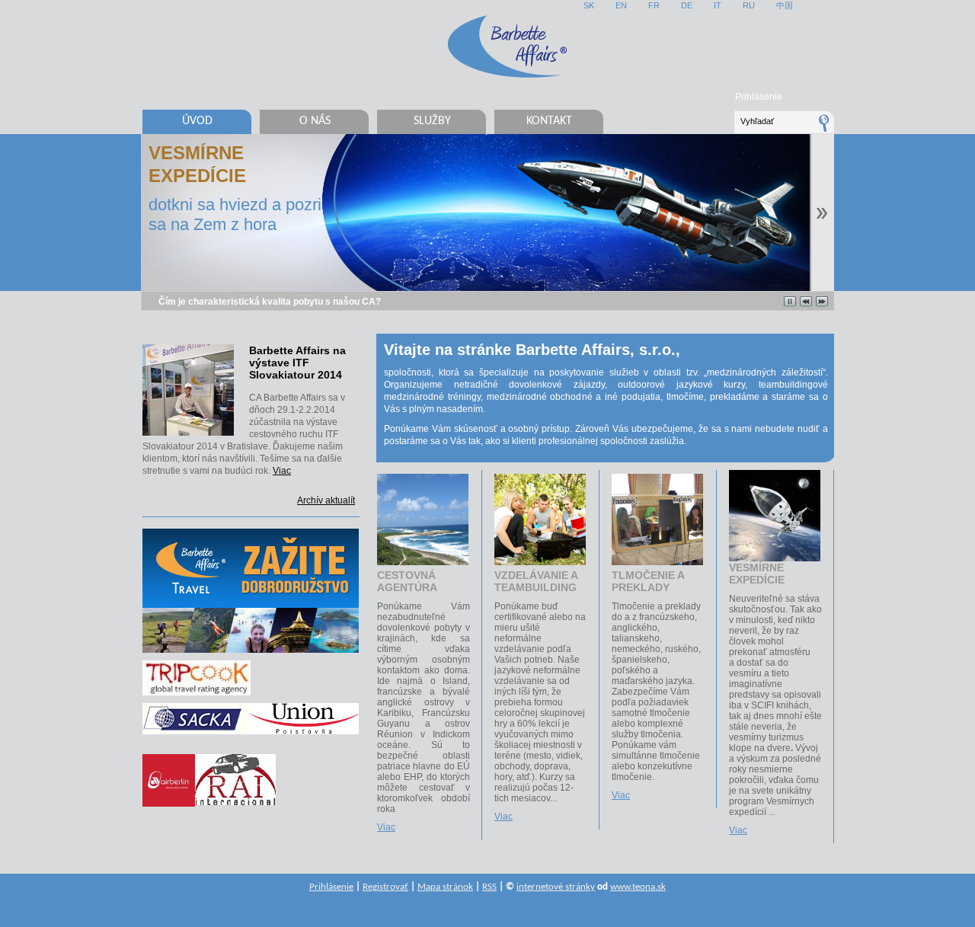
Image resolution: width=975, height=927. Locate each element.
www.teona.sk (638, 887)
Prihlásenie (758, 96)
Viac (282, 470)
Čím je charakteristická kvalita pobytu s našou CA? (269, 301)
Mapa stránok (445, 887)
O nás (315, 121)
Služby (432, 121)
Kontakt (549, 121)
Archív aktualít (326, 500)
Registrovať (385, 887)
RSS (489, 887)
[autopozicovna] (235, 760)
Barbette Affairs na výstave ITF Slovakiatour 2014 (297, 362)
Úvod (197, 121)
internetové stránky (555, 887)
